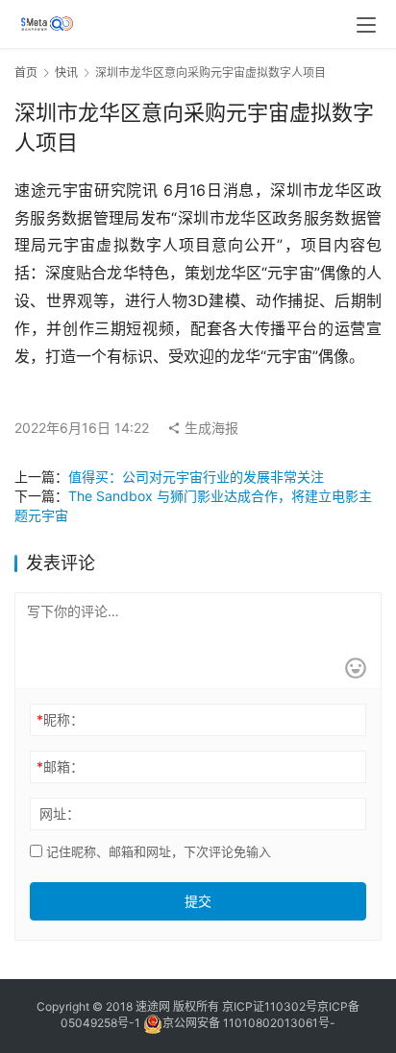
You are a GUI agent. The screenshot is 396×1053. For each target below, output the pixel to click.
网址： (59, 813)
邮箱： (60, 766)
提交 (198, 901)
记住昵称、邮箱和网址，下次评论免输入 (156, 851)
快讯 (66, 72)
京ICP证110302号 (269, 1006)
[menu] (366, 25)
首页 (25, 72)
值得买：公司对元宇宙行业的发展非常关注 (196, 476)
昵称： (60, 719)
